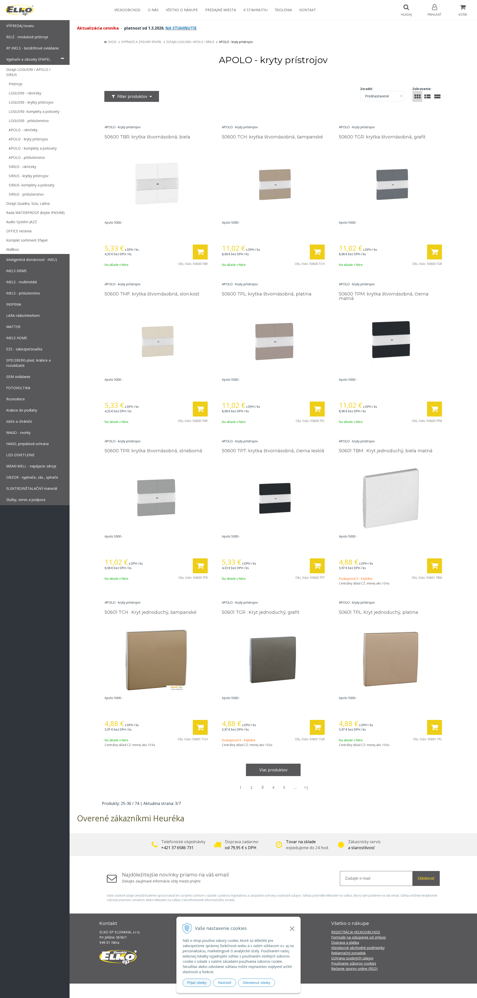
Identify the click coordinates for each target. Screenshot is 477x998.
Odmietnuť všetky (256, 983)
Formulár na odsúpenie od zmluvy (358, 937)
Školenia (283, 9)
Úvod (112, 42)
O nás (153, 9)
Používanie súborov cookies (353, 963)
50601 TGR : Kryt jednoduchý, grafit (260, 612)
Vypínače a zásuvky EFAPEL (141, 42)
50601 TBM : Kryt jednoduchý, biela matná (386, 451)
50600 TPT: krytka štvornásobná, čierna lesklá (273, 451)
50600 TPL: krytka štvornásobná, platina (267, 294)
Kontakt (307, 9)
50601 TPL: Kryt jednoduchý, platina (378, 612)
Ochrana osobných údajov (352, 958)
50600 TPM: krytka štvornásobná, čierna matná (384, 296)
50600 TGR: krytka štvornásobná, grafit (382, 137)
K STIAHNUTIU (255, 9)
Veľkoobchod (127, 9)
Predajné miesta (220, 9)
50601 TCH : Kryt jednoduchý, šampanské (151, 612)
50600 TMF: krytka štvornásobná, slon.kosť (152, 294)
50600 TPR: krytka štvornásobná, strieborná (153, 451)
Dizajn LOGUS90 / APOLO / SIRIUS (190, 42)
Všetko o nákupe (182, 9)
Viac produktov (273, 770)
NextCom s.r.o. (327, 991)
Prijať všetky (196, 983)
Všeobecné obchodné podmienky (358, 947)
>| (306, 787)
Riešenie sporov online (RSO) (354, 968)
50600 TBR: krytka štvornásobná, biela (147, 137)
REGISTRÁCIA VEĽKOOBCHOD (355, 932)
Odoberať (426, 878)
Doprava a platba (345, 942)
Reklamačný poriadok (348, 953)
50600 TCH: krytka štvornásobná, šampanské (272, 137)
